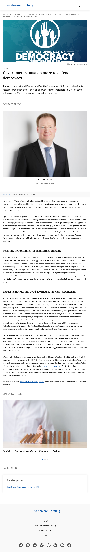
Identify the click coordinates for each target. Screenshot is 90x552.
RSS (45, 535)
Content (6, 194)
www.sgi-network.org (52, 366)
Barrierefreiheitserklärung (45, 525)
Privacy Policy (45, 530)
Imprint (45, 521)
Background (31, 194)
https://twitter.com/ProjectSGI (32, 381)
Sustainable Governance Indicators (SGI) (23, 487)
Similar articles (18, 194)
